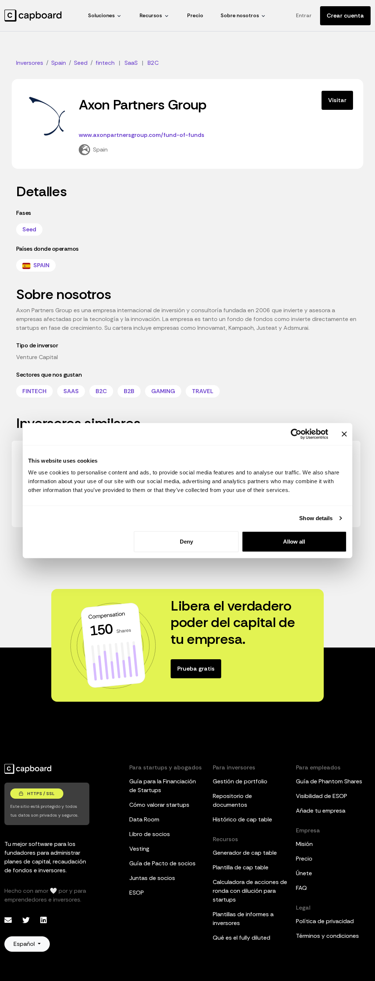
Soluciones (101, 15)
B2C (101, 391)
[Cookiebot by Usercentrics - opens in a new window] (296, 434)
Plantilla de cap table (240, 867)
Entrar (304, 15)
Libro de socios (149, 834)
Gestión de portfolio (240, 781)
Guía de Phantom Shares (329, 781)
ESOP (136, 892)
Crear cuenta (345, 15)
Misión (304, 844)
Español (25, 944)
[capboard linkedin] (43, 920)
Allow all (294, 541)
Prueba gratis (196, 668)
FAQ (301, 888)
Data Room (144, 819)
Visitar (337, 100)
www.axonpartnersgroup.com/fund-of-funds (141, 135)
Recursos (151, 15)
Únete (304, 873)
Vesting (139, 849)
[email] (9, 920)
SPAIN (40, 265)
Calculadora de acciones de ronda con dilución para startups (250, 890)
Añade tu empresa (320, 810)
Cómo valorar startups (159, 805)
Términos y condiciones (327, 936)
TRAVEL (203, 391)
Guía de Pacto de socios (162, 863)
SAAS (71, 391)
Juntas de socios (152, 878)
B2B (129, 391)
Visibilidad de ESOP (321, 796)
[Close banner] (344, 434)
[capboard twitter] (26, 920)
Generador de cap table (245, 853)
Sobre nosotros (239, 15)
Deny (186, 541)
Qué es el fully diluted (241, 937)
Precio (195, 15)
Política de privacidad (325, 921)
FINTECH (34, 391)
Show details (316, 518)
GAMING (163, 391)
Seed (29, 229)
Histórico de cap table (242, 819)
